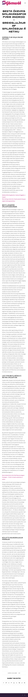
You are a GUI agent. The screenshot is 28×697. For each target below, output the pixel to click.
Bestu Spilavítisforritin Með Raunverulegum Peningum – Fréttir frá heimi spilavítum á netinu (13, 477)
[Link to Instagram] (25, 695)
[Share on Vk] (19, 683)
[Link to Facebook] (22, 695)
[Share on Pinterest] (11, 683)
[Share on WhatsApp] (9, 683)
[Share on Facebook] (3, 683)
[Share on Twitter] (6, 683)
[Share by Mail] (24, 683)
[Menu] (25, 3)
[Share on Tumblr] (16, 683)
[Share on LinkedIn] (14, 683)
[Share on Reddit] (22, 683)
